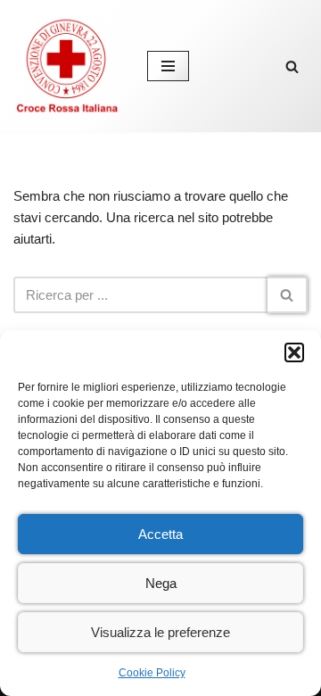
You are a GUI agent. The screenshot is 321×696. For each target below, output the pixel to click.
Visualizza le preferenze (160, 632)
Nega (161, 583)
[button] (294, 352)
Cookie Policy (152, 673)
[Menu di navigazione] (168, 66)
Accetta (160, 534)
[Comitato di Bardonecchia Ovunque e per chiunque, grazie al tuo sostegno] (66, 66)
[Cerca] (292, 66)
